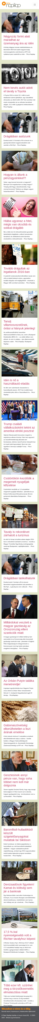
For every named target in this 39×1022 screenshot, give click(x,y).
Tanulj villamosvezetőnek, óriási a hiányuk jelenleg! (19, 325)
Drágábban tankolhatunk (19, 578)
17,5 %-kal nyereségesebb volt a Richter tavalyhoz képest (19, 935)
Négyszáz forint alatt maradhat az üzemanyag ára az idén (19, 40)
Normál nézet (6, 1011)
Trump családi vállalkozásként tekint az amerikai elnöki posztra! (19, 427)
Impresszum (15, 1011)
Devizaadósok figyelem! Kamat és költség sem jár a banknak (19, 888)
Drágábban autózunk (17, 136)
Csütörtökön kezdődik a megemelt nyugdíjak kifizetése (19, 482)
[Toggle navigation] (34, 5)
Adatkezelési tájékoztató (27, 1011)
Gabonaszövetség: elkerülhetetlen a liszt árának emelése (17, 729)
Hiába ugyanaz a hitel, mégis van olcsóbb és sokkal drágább (18, 224)
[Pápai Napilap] (12, 4)
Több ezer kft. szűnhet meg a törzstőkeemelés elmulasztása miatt (19, 989)
